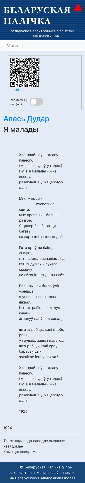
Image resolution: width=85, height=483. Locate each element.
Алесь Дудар (26, 118)
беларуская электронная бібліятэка (42, 31)
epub (14, 89)
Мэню (13, 45)
